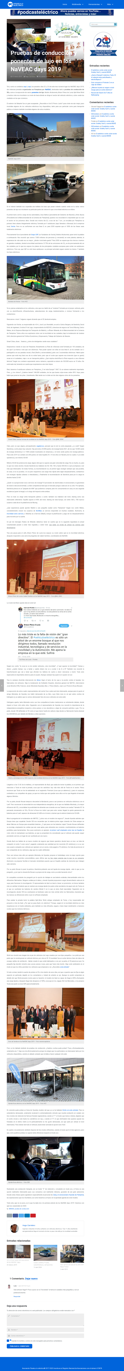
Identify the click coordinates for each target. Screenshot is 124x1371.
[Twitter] (54, 1364)
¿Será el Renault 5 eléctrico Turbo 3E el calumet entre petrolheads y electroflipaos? (103, 77)
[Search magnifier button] (115, 24)
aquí (25, 87)
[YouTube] (64, 1364)
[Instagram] (69, 1364)
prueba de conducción (22, 1209)
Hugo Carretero (30, 76)
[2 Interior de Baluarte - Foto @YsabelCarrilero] (26, 183)
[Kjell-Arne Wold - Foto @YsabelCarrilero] (64, 932)
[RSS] (74, 1364)
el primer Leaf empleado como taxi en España (66, 830)
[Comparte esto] (15, 1215)
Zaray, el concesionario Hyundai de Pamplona (68, 1195)
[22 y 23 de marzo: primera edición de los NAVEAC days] (19, 1251)
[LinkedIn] (59, 1364)
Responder (17, 1296)
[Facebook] (49, 1364)
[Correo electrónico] (45, 1364)
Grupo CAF (34, 235)
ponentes (35, 92)
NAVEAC (11, 1209)
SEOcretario (95, 114)
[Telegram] (79, 1364)
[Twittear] (21, 1215)
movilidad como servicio (15, 514)
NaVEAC (48, 89)
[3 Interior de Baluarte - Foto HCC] (64, 183)
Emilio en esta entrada (70, 1110)
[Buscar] (116, 4)
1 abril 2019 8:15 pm (24, 1286)
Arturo (39, 680)
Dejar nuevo (31, 1278)
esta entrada (64, 967)
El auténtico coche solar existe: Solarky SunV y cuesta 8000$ (103, 109)
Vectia (13, 226)
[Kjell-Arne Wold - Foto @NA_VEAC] (26, 932)
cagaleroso (40, 446)
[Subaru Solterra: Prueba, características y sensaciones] (45, 1253)
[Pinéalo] (33, 1215)
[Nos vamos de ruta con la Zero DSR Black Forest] (72, 1254)
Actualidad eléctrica (45, 76)
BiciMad (39, 511)
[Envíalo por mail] (9, 1215)
